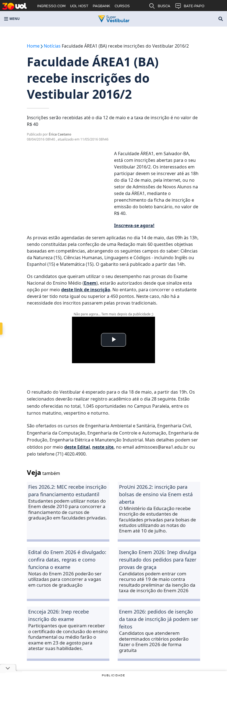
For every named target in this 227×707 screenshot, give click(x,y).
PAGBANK (101, 6)
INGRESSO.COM (51, 6)
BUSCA (164, 6)
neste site (103, 447)
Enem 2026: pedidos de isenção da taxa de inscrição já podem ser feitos (158, 619)
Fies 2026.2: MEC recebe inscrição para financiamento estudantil (67, 491)
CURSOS (122, 6)
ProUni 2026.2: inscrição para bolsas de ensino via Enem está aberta (156, 494)
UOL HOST (79, 6)
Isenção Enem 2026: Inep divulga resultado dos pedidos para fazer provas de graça (157, 559)
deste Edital (77, 447)
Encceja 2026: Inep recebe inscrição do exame (58, 615)
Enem (90, 283)
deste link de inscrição (85, 290)
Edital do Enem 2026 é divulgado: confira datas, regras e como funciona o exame (67, 559)
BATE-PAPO (194, 6)
